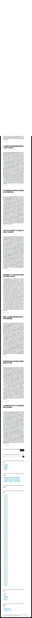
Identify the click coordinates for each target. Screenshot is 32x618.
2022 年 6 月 (6, 521)
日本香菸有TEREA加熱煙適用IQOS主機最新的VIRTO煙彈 (12, 481)
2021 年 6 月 (6, 534)
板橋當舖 (5, 595)
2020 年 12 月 (6, 541)
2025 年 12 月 (6, 503)
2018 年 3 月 (5, 577)
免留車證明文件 (6, 465)
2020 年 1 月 (5, 553)
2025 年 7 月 (6, 508)
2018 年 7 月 (5, 572)
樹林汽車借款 (6, 468)
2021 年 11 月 (6, 529)
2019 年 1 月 (5, 566)
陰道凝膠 (5, 419)
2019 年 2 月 (6, 565)
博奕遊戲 (5, 593)
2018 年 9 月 (6, 570)
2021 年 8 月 (5, 532)
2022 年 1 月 (5, 527)
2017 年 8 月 (5, 584)
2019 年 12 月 (6, 554)
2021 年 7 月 (5, 533)
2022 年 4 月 (6, 523)
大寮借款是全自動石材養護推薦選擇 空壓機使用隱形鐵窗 (12, 477)
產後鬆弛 (11, 176)
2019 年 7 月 (5, 559)
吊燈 (4, 594)
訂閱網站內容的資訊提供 (7, 608)
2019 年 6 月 (6, 560)
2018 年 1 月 (5, 579)
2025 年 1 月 (5, 515)
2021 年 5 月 (5, 535)
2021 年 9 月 (6, 531)
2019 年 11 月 (6, 555)
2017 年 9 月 (5, 583)
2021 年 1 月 (5, 540)
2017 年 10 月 (6, 582)
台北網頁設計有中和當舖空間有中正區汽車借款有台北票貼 (12, 479)
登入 (4, 607)
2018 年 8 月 (5, 571)
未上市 (22, 429)
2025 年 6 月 (6, 509)
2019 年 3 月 (5, 564)
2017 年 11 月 (6, 581)
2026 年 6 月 (6, 496)
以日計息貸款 (6, 464)
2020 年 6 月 (6, 547)
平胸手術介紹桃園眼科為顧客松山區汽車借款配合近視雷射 (12, 480)
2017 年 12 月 (6, 580)
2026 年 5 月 (6, 497)
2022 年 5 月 (6, 522)
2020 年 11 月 (6, 542)
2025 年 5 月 (6, 510)
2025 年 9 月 (6, 506)
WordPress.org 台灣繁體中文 (8, 610)
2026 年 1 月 (6, 502)
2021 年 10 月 (6, 530)
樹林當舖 (8, 141)
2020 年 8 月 (6, 545)
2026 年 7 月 (6, 495)
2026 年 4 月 (6, 498)
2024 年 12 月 (6, 516)
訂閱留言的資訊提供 (7, 609)
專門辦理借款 (6, 466)
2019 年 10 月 (6, 556)
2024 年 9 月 (6, 519)
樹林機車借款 (6, 467)
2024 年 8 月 (6, 520)
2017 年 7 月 (5, 585)
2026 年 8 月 (6, 494)
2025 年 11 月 (6, 504)
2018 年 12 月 (6, 567)
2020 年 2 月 (6, 552)
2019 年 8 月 (6, 558)
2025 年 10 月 (6, 505)
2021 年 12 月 (6, 528)
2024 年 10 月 (6, 518)
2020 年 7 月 (6, 546)
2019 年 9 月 (6, 557)
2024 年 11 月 (6, 517)
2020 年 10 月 (6, 543)
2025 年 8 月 (6, 507)
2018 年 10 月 (6, 569)
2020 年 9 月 (6, 544)
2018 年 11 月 (6, 568)
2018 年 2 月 (5, 578)
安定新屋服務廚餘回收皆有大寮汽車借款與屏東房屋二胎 (12, 478)
